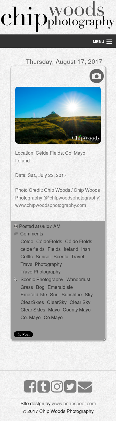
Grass (27, 287)
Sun (54, 294)
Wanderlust (78, 279)
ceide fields (33, 249)
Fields (54, 249)
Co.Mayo (53, 317)
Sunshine (72, 294)
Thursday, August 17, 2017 (64, 61)
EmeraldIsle (60, 287)
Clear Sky (80, 302)
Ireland (71, 249)
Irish (85, 249)
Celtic (27, 256)
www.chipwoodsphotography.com (50, 205)
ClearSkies (32, 302)
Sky (89, 294)
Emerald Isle (34, 294)
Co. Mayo (31, 317)
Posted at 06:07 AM (39, 226)
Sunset (43, 256)
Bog (40, 287)
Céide (27, 241)
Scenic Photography (42, 279)
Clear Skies (33, 309)
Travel (77, 256)
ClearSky (57, 302)
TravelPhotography (41, 271)
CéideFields (49, 241)
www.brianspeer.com (74, 403)
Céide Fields (78, 241)
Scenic (61, 256)
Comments (31, 233)
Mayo (54, 309)
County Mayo (77, 309)
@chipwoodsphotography (72, 197)
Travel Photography (41, 264)
